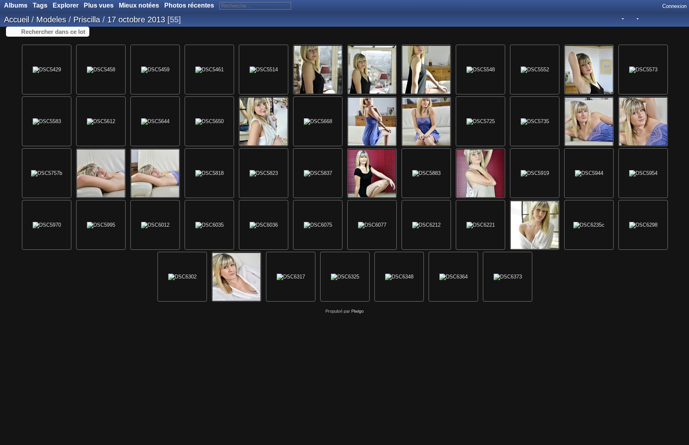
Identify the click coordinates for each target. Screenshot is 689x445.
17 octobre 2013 (136, 19)
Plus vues (99, 5)
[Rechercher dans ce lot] (605, 19)
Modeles (51, 19)
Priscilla (86, 19)
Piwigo (357, 311)
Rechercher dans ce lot (53, 31)
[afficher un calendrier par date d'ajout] (656, 19)
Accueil (16, 19)
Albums (16, 5)
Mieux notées (139, 5)
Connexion (674, 6)
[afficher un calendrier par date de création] (667, 19)
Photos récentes (189, 5)
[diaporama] (645, 19)
